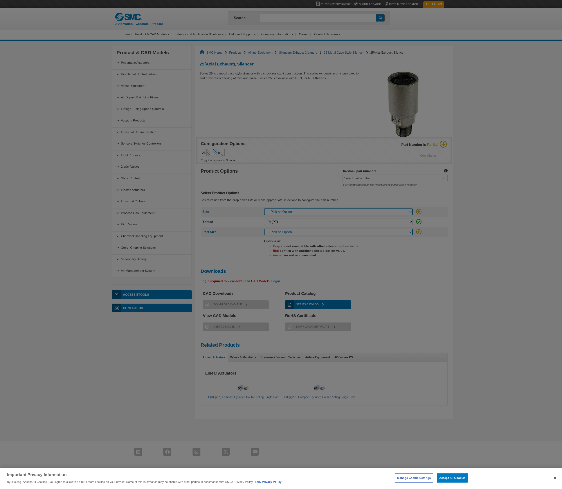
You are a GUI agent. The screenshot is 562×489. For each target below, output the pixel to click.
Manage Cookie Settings (414, 478)
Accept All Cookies (452, 478)
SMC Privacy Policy (268, 481)
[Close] (555, 478)
